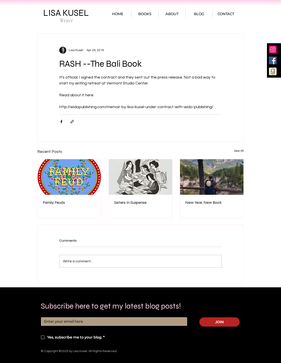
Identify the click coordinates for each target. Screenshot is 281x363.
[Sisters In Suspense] (140, 177)
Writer (66, 20)
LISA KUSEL (66, 13)
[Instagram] (273, 49)
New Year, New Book (203, 202)
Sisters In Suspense (130, 202)
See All (239, 150)
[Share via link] (72, 122)
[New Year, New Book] (211, 177)
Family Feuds (54, 202)
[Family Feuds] (69, 177)
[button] (144, 14)
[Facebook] (273, 60)
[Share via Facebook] (61, 122)
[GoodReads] (273, 71)
